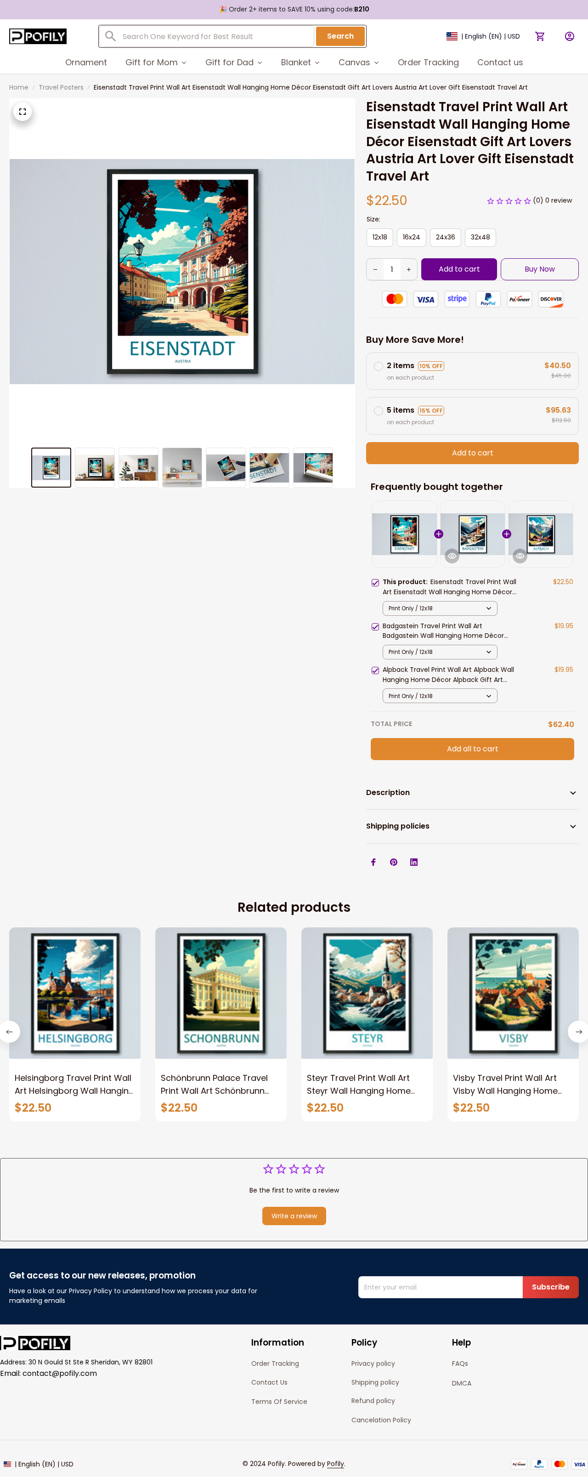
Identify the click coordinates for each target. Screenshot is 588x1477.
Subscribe (551, 1287)
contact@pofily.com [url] (60, 1373)
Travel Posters (61, 87)
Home (18, 87)
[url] (335, 1464)
